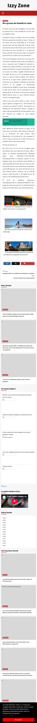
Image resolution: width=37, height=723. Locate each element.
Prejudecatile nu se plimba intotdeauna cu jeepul (18, 272)
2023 (4, 525)
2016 (4, 541)
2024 (4, 522)
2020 (4, 531)
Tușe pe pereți (7, 466)
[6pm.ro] (4, 486)
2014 (4, 545)
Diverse (5, 574)
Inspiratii (5, 20)
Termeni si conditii (8, 715)
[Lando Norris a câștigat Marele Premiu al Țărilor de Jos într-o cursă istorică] (18, 201)
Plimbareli (5, 700)
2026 (4, 518)
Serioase (5, 606)
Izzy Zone (18, 5)
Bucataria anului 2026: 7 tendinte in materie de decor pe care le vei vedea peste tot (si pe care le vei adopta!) (18, 348)
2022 (4, 527)
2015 (4, 543)
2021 (4, 529)
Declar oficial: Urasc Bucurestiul (24, 277)
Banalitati (5, 637)
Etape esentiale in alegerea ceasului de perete (17, 414)
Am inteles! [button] (18, 720)
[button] (14, 715)
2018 (4, 536)
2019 (4, 534)
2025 (4, 520)
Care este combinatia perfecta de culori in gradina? (19, 452)
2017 (4, 538)
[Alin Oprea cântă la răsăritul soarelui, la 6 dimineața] (18, 223)
